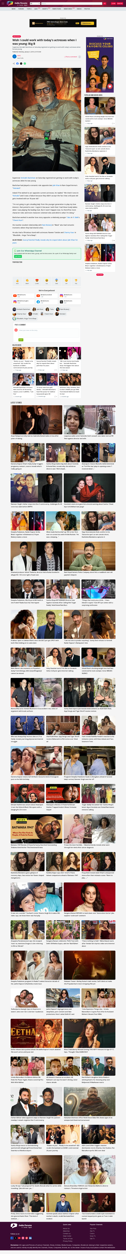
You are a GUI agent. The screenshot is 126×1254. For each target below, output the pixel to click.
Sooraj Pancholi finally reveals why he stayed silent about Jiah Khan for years (46, 363)
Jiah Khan (56, 185)
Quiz (36, 9)
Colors (92, 1233)
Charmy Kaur (69, 232)
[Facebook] (12, 1238)
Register (119, 3)
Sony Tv (93, 1236)
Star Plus (93, 1228)
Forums (21, 9)
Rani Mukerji (47, 225)
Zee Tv (92, 1231)
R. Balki (75, 217)
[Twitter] (15, 1238)
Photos (87, 9)
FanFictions (56, 9)
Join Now (18, 256)
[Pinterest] (26, 1238)
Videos (79, 9)
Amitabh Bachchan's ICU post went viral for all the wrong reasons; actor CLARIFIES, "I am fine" (23, 390)
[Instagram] (23, 1238)
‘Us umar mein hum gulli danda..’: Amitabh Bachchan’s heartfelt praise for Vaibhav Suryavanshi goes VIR (46, 390)
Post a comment (71, 57)
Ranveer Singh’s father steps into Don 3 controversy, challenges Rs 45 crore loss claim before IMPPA (98, 206)
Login (113, 3)
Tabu (69, 217)
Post (21, 340)
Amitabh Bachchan (28, 178)
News (13, 9)
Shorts (45, 9)
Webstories (68, 9)
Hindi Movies (16, 36)
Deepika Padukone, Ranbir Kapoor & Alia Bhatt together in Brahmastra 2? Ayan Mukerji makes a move (98, 266)
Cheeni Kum (18, 220)
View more (100, 274)
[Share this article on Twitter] (21, 63)
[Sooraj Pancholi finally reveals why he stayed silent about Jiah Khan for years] (47, 353)
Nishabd (16, 188)
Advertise (66, 1231)
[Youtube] (19, 1238)
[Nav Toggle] (3, 3)
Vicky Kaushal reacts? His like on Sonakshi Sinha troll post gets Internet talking (99, 177)
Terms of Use (68, 1239)
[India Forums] (17, 3)
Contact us (66, 1233)
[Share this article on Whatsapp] (25, 63)
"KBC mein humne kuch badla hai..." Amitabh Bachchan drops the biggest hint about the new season (69, 364)
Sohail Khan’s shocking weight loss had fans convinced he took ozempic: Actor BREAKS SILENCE (99, 119)
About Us (66, 1228)
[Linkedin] (30, 1238)
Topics (29, 9)
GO (105, 3)
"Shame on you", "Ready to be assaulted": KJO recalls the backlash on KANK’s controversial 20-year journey (23, 364)
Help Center (67, 1236)
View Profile (20, 58)
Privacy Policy (67, 1241)
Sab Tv (92, 1239)
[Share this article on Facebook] (17, 63)
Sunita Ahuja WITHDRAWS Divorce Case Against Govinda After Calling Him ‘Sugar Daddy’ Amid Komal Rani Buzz (98, 236)
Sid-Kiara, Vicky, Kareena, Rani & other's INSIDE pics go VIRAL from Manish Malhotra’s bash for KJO (70, 390)
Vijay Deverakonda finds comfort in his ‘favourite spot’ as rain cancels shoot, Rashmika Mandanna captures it (98, 149)
